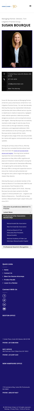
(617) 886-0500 (13, 343)
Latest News (7, 212)
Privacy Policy (14, 409)
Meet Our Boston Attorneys (14, 276)
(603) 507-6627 (13, 393)
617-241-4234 (12, 79)
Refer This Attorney (14, 88)
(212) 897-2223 (13, 355)
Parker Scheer (10, 6)
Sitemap (6, 409)
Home (6, 270)
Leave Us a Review (10, 283)
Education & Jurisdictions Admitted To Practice (17, 207)
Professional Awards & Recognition (15, 247)
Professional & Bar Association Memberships (14, 217)
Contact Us (8, 273)
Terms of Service (25, 409)
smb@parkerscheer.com (15, 84)
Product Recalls (9, 280)
